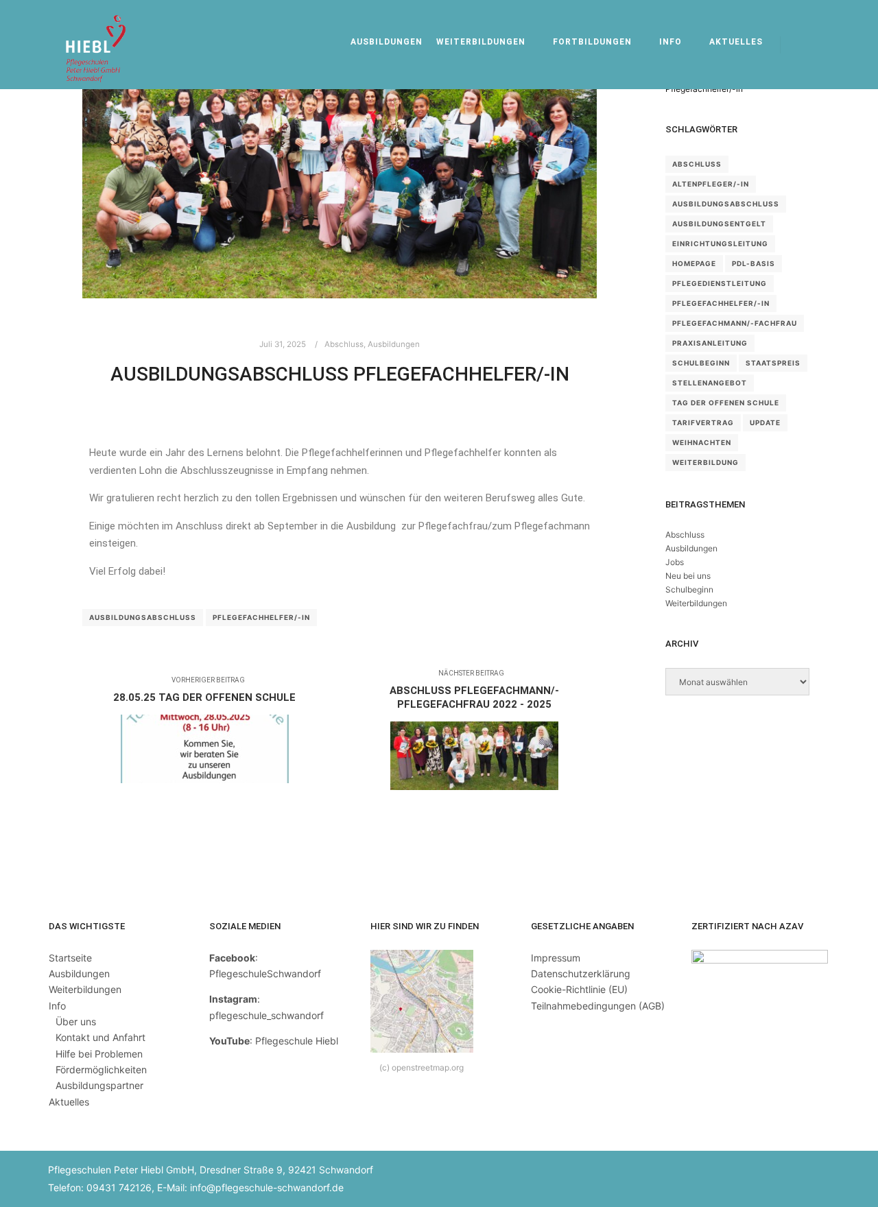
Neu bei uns (688, 576)
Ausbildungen (394, 344)
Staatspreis (773, 363)
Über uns (76, 1021)
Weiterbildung (705, 462)
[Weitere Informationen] (828, 44)
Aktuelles (69, 1102)
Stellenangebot (709, 383)
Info (57, 1006)
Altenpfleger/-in (710, 184)
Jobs (674, 562)
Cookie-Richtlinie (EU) (579, 989)
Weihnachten (701, 442)
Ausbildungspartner (99, 1085)
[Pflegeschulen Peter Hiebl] (96, 44)
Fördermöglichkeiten (101, 1069)
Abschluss (344, 344)
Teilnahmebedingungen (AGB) (598, 1006)
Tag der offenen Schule (725, 402)
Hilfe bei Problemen (99, 1054)
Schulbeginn (701, 363)
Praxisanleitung (710, 343)
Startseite (70, 958)
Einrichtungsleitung (720, 243)
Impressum (555, 958)
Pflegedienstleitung (719, 283)
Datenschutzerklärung (580, 973)
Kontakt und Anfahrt (100, 1037)
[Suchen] (803, 44)
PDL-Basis (753, 263)
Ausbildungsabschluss (142, 617)
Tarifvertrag (703, 422)
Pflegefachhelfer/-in (261, 617)
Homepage (694, 263)
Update (765, 422)
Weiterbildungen (696, 603)
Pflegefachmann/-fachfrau (734, 323)
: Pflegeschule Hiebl (273, 1041)
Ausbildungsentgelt (719, 223)
